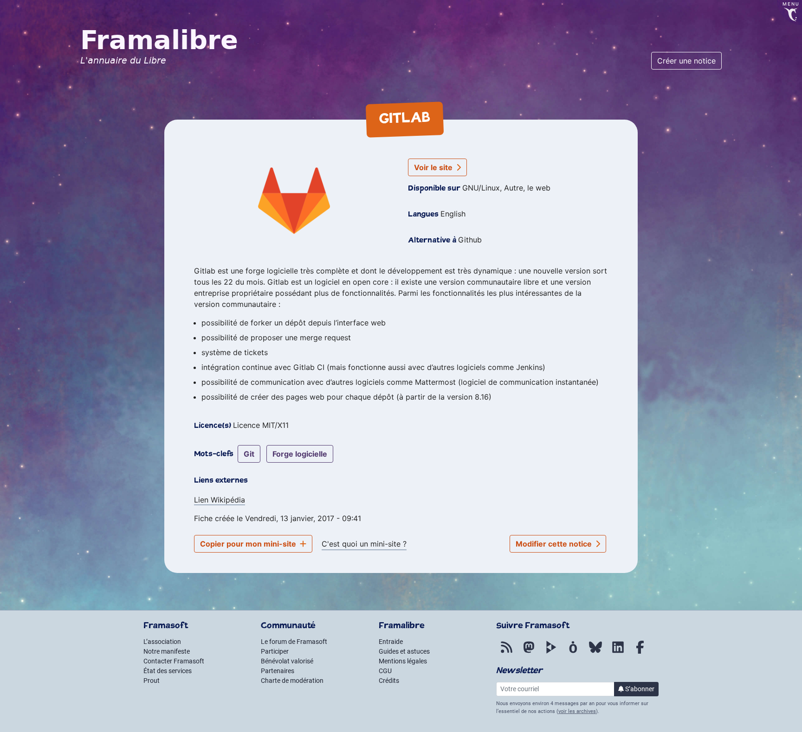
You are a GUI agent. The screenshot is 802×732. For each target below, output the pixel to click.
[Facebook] (640, 652)
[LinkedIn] (618, 652)
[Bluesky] (595, 652)
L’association (162, 641)
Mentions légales (403, 661)
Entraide (391, 641)
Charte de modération (292, 680)
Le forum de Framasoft (294, 641)
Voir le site (434, 167)
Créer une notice (686, 60)
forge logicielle (299, 453)
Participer (275, 651)
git (249, 453)
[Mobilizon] (573, 652)
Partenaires (277, 671)
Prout (151, 680)
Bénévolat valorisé (287, 661)
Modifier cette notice (555, 543)
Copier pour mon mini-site (249, 543)
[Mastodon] (528, 652)
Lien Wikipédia (219, 499)
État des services (167, 671)
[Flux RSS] (506, 652)
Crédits (389, 680)
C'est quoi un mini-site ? (364, 543)
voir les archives (577, 711)
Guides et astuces (404, 651)
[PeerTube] (551, 652)
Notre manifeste (166, 651)
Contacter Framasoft (173, 661)
